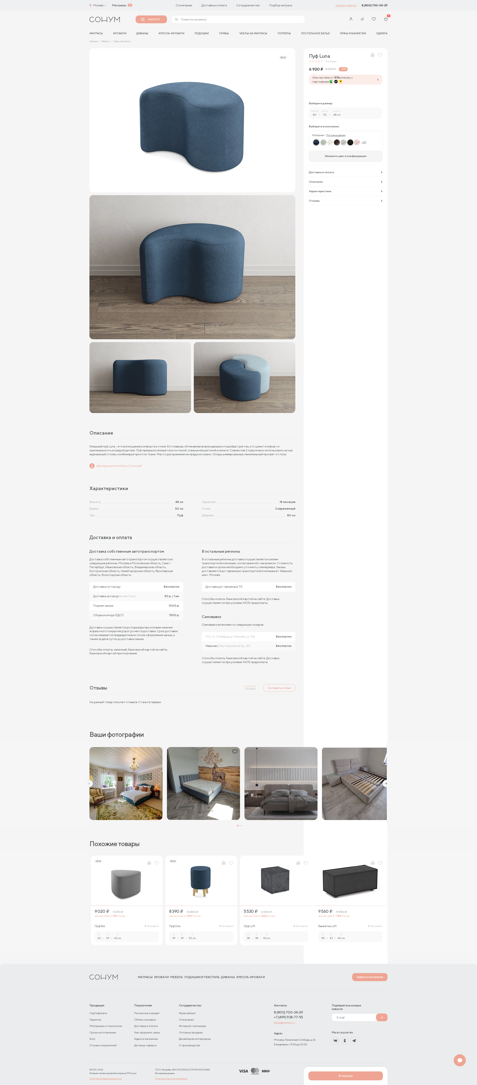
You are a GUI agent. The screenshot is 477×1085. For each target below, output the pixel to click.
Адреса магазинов (370, 977)
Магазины (119, 5)
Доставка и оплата (214, 5)
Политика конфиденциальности (105, 1078)
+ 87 (364, 142)
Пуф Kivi (100, 926)
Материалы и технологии (105, 1025)
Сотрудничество (248, 5)
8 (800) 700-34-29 (374, 5)
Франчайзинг (187, 1013)
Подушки (202, 33)
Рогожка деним (335, 135)
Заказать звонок (345, 5)
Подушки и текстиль (201, 977)
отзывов (331, 61)
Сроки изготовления (102, 1032)
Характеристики (320, 191)
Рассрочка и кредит (147, 1013)
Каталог (154, 19)
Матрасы (145, 977)
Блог (92, 1038)
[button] (89, 783)
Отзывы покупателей (103, 1045)
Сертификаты (98, 1013)
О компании (184, 5)
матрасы (96, 33)
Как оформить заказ (147, 1032)
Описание (316, 181)
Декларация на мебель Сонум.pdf (119, 466)
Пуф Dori (174, 926)
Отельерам (186, 1019)
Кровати (119, 33)
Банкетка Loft (327, 926)
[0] (386, 19)
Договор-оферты (145, 1045)
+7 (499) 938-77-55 (288, 1017)
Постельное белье (315, 33)
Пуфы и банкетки (353, 33)
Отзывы (314, 200)
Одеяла (382, 33)
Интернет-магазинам (192, 1025)
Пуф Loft (249, 926)
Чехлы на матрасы (253, 33)
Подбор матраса (280, 5)
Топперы (284, 33)
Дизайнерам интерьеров (195, 1038)
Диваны (142, 33)
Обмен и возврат (145, 1019)
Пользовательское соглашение (171, 1078)
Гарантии (95, 1019)
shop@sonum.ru (284, 1022)
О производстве (189, 1045)
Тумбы (224, 33)
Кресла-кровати (171, 33)
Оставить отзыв (279, 688)
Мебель (176, 977)
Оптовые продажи (191, 1032)
